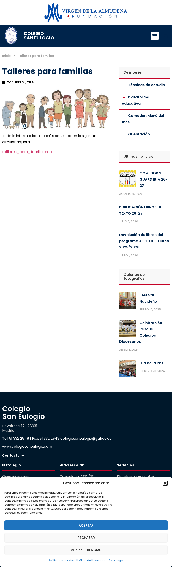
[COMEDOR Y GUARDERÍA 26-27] (127, 179)
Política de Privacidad (91, 560)
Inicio (6, 56)
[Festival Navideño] (127, 301)
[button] (165, 483)
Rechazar (86, 537)
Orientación (139, 134)
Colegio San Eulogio (39, 35)
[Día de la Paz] (127, 369)
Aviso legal (116, 560)
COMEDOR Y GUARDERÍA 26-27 (154, 179)
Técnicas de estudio (146, 84)
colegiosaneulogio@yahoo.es (85, 438)
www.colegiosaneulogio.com (27, 446)
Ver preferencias (86, 550)
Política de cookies (61, 560)
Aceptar (86, 525)
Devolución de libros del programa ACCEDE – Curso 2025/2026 (144, 241)
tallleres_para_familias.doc (27, 151)
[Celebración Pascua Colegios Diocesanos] (127, 329)
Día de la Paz (151, 363)
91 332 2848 (19, 438)
